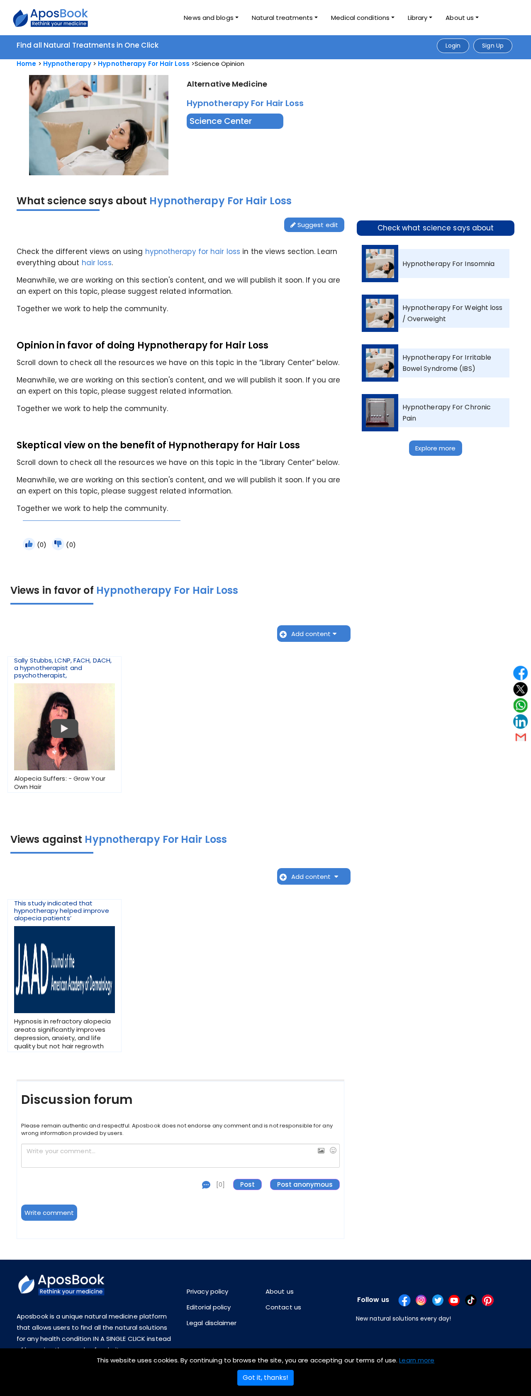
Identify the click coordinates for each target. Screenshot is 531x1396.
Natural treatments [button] (282, 17)
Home (26, 63)
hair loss (97, 263)
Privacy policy (207, 1291)
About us (280, 1291)
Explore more (435, 448)
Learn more (416, 1360)
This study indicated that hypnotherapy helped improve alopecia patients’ (62, 975)
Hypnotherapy (67, 63)
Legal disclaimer (212, 1323)
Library (418, 17)
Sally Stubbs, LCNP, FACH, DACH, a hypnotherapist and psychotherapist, (63, 724)
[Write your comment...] (180, 1155)
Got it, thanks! (265, 1377)
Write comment (49, 1212)
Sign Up (493, 45)
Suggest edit (317, 224)
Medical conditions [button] (360, 17)
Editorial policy (209, 1307)
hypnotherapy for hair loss (193, 251)
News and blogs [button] (208, 17)
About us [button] (460, 17)
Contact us (283, 1307)
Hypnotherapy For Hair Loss (144, 63)
